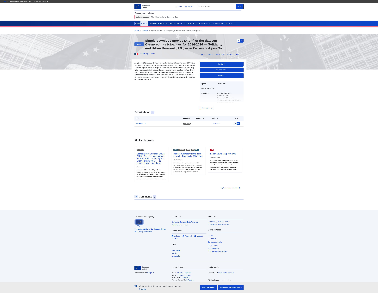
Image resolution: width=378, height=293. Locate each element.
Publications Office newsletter (218, 224)
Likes (236, 118)
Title (137, 118)
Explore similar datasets (230, 188)
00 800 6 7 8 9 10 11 (184, 273)
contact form (186, 277)
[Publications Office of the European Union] (151, 222)
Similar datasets (220, 70)
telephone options (185, 275)
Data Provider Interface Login (218, 251)
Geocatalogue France (147, 54)
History (220, 75)
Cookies (174, 253)
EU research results (215, 242)
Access (215, 123)
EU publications (213, 249)
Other (176, 239)
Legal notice (176, 250)
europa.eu (150, 273)
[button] (41, 1)
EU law (210, 235)
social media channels (226, 273)
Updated (199, 118)
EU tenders (212, 239)
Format (186, 118)
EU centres (190, 280)
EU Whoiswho (213, 245)
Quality (220, 64)
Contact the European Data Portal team (185, 222)
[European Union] (151, 268)
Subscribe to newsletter (180, 225)
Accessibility (176, 256)
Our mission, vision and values (218, 222)
